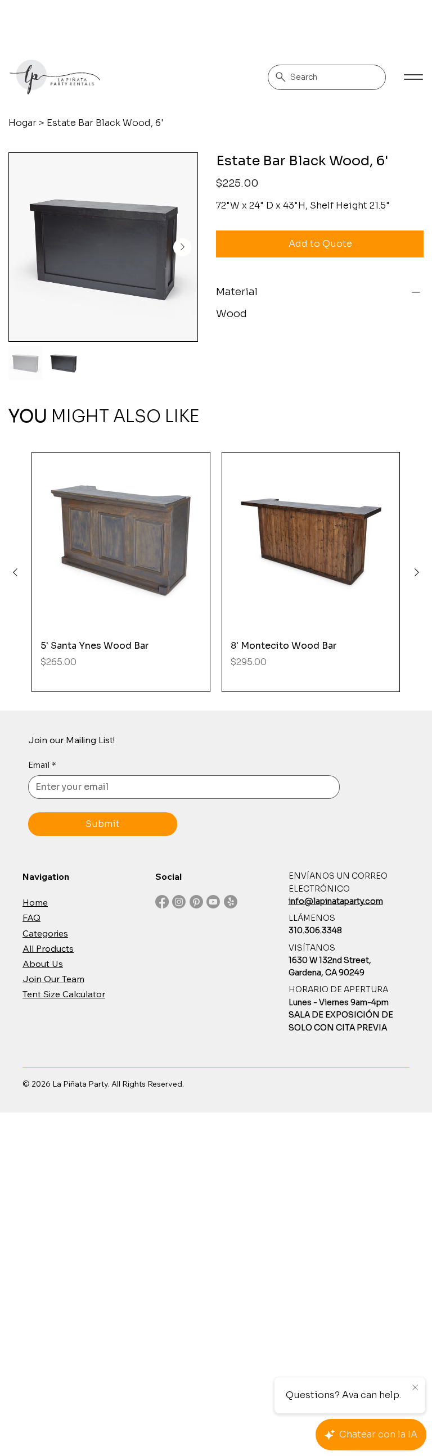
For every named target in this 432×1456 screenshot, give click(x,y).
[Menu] (413, 77)
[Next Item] (182, 247)
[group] (215, 572)
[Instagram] (179, 901)
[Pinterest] (196, 901)
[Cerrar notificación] (415, 1388)
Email (42, 765)
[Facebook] (162, 901)
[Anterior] (15, 572)
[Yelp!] (230, 901)
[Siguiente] (417, 572)
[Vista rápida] (121, 541)
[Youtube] (213, 901)
